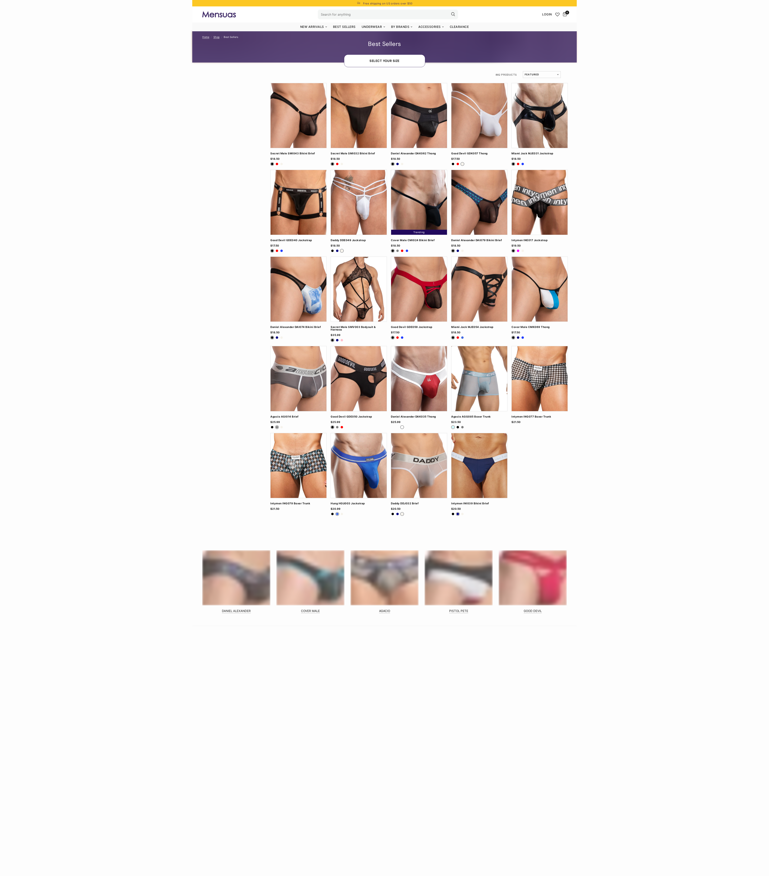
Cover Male (310, 611)
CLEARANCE (459, 27)
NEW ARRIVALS (312, 27)
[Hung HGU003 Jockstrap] (359, 465)
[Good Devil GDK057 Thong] (479, 115)
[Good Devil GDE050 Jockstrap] (359, 378)
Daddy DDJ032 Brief (405, 503)
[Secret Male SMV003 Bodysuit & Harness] (359, 289)
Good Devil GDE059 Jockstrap (411, 327)
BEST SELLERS (344, 27)
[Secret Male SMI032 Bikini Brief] (359, 115)
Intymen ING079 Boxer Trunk (290, 503)
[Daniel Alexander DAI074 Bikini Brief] (298, 289)
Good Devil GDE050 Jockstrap (351, 416)
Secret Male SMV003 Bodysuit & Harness (353, 328)
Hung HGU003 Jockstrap (348, 503)
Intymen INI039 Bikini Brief (470, 503)
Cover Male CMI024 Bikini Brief (413, 240)
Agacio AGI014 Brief (284, 416)
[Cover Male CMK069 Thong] (539, 289)
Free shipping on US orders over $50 (388, 3)
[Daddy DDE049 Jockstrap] (359, 202)
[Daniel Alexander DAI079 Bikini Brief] (479, 202)
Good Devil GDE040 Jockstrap (291, 240)
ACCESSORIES (429, 27)
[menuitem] (313, 26)
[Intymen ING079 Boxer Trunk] (298, 465)
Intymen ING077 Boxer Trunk (531, 416)
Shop (216, 36)
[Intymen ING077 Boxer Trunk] (539, 378)
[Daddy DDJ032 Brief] (419, 465)
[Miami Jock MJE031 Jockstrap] (539, 115)
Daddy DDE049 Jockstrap (348, 240)
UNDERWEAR (372, 27)
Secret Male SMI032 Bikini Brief (353, 153)
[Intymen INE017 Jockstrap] (539, 202)
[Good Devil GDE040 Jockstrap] (298, 202)
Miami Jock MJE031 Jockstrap (532, 153)
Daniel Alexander (236, 611)
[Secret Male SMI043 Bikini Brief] (298, 115)
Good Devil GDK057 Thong (469, 153)
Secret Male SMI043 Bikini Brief (292, 153)
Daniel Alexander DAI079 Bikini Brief (476, 240)
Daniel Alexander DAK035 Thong (413, 416)
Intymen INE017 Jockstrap (529, 240)
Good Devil (533, 611)
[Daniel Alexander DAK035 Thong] (419, 378)
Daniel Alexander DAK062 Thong (413, 153)
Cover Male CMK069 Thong (530, 327)
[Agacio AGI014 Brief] (298, 378)
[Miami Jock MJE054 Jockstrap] (479, 289)
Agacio (384, 611)
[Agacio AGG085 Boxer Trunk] (479, 378)
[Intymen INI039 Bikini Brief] (479, 465)
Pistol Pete (458, 611)
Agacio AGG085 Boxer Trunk (471, 416)
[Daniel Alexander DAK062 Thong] (419, 115)
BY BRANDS (400, 27)
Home (205, 36)
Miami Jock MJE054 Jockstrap (472, 327)
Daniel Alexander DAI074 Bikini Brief (295, 327)
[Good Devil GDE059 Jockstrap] (419, 289)
